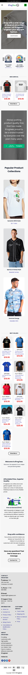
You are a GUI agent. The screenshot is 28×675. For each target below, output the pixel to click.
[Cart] (25, 5)
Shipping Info (21, 614)
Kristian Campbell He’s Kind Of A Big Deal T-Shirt (6, 96)
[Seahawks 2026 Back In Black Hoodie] (6, 410)
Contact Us (6, 612)
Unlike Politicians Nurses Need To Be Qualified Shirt (6, 445)
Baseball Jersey (14, 272)
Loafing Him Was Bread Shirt (19, 399)
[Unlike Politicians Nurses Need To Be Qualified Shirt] (6, 434)
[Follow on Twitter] (7, 660)
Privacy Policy (7, 615)
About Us (5, 609)
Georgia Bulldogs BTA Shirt (6, 399)
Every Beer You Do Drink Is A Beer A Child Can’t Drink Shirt (6, 353)
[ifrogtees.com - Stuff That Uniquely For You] (13, 5)
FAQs (18, 621)
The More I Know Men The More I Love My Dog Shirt (19, 353)
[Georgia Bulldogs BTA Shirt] (6, 389)
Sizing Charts (7, 622)
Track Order (20, 611)
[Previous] (3, 62)
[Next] (24, 62)
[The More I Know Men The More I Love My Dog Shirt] (19, 342)
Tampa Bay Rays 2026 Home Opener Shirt (19, 377)
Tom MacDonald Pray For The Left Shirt (20, 96)
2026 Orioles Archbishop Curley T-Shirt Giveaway (18, 421)
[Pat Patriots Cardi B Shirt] (6, 366)
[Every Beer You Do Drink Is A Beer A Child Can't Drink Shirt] (6, 342)
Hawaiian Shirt (14, 321)
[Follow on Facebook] (2, 660)
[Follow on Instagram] (5, 660)
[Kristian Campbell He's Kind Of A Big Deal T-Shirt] (7, 86)
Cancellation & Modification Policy (7, 627)
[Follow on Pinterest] (9, 660)
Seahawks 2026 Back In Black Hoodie (6, 421)
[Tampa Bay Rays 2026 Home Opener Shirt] (19, 366)
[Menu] (2, 5)
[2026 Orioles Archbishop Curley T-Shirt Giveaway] (19, 410)
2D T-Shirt (14, 223)
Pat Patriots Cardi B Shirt (6, 376)
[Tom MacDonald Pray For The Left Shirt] (21, 86)
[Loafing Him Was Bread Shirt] (19, 389)
